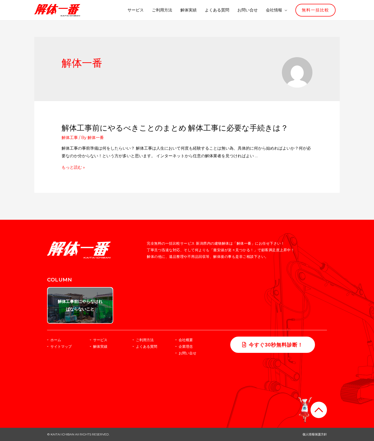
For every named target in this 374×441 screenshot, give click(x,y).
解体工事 (70, 137)
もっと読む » (73, 167)
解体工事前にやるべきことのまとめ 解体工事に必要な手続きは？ (175, 128)
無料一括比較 (315, 10)
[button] (272, 345)
